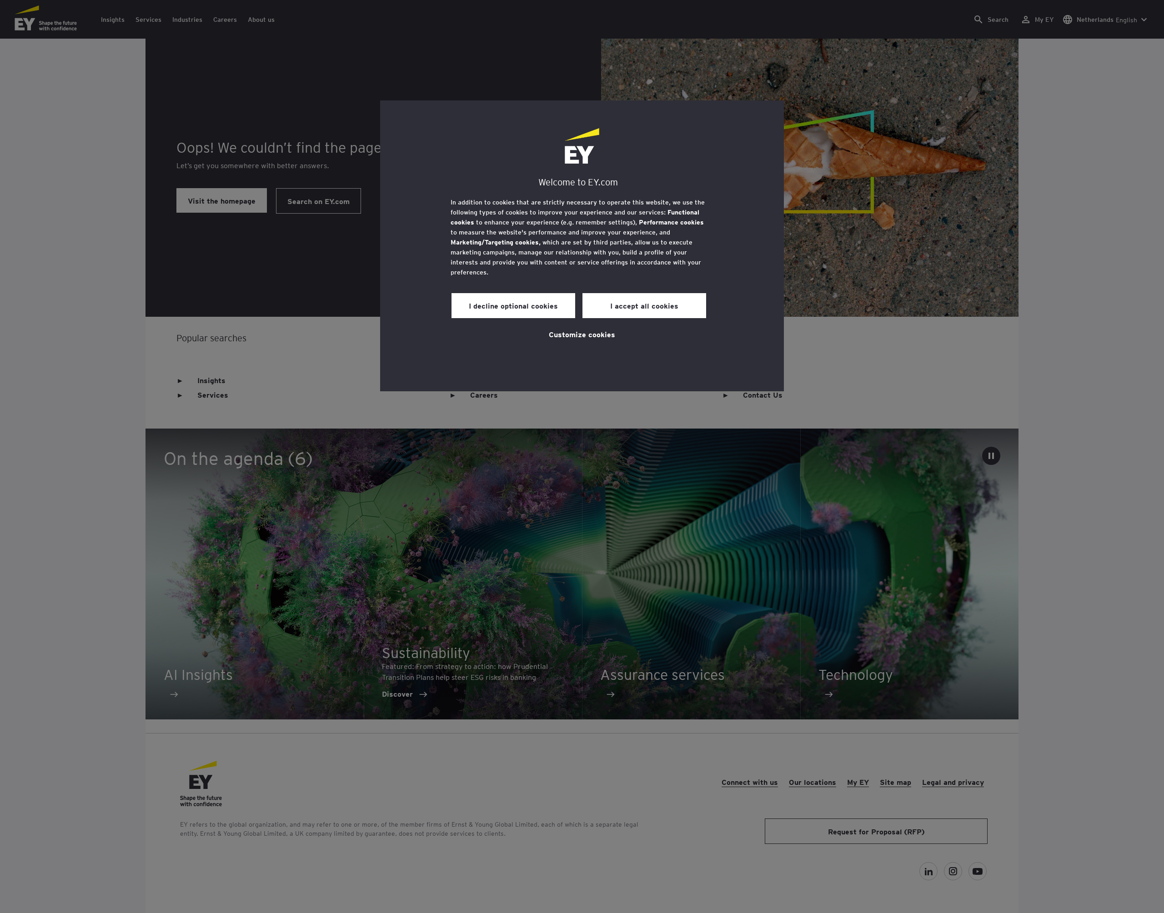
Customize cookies (582, 334)
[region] (582, 245)
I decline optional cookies (513, 305)
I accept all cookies (644, 305)
